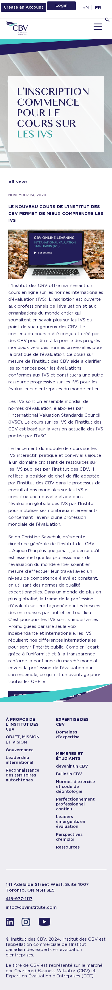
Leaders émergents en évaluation (70, 821)
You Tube (44, 923)
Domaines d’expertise (68, 734)
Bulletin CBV (69, 774)
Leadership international (19, 760)
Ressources (68, 847)
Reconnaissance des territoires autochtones (22, 775)
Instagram (27, 923)
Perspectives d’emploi (69, 837)
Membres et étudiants (69, 756)
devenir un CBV (72, 766)
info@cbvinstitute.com (31, 907)
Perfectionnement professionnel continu (75, 804)
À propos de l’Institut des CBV (22, 724)
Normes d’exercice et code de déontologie (75, 786)
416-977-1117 (19, 898)
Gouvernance (20, 750)
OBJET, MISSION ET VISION (23, 739)
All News (18, 182)
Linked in (10, 923)
